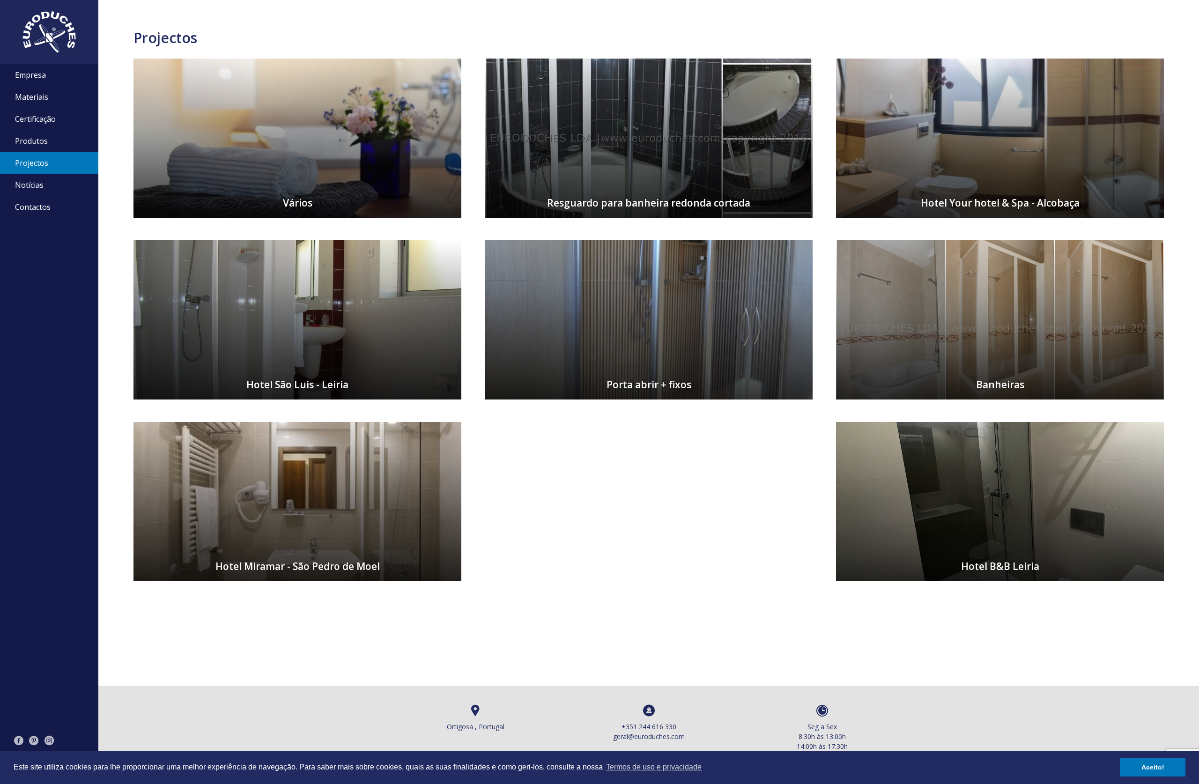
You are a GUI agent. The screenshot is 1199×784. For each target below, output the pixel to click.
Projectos (31, 163)
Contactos (33, 207)
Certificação (35, 119)
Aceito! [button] (1152, 767)
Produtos (31, 141)
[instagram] (49, 741)
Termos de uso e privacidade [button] (654, 767)
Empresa (30, 75)
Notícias (29, 185)
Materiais (31, 97)
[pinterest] (34, 741)
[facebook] (18, 741)
